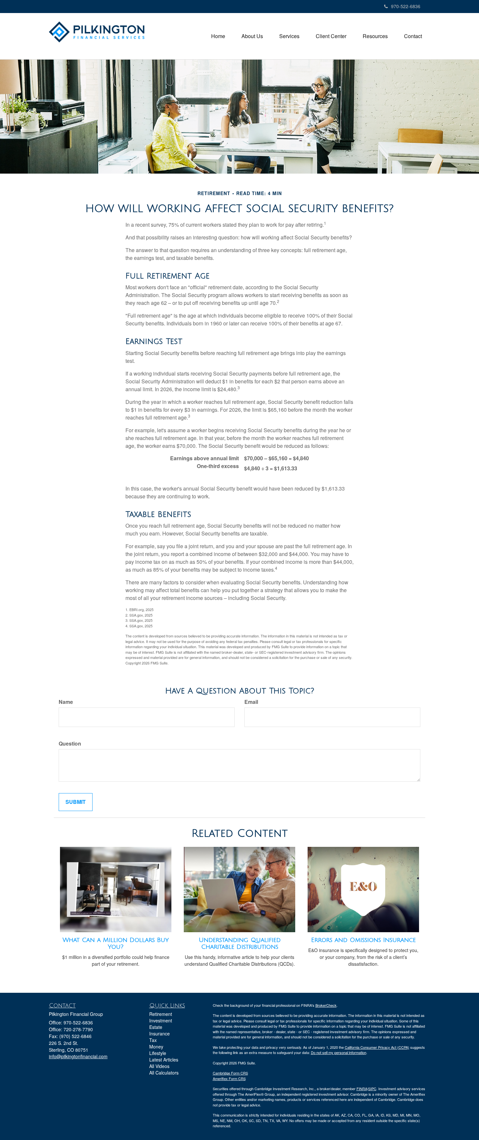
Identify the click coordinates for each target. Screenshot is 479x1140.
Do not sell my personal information (338, 1052)
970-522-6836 (405, 6)
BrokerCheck (326, 1005)
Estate (155, 1027)
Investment (160, 1020)
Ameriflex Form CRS (229, 1078)
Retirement (160, 1014)
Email (251, 701)
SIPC (372, 1088)
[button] (252, 36)
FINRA (361, 1088)
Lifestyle (157, 1053)
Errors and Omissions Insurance (363, 940)
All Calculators (164, 1072)
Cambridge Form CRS (230, 1073)
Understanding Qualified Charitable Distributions (240, 943)
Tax (153, 1040)
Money (156, 1046)
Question (70, 743)
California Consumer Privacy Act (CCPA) (377, 1047)
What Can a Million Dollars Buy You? (116, 943)
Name (66, 701)
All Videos (159, 1066)
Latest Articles (163, 1059)
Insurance (159, 1033)
